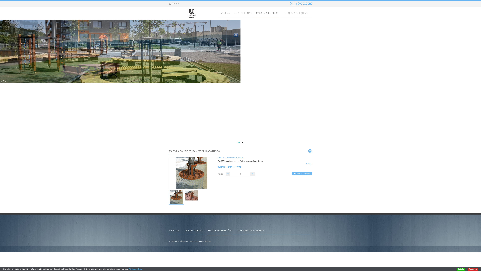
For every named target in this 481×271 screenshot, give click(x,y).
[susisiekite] (310, 3)
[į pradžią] (300, 3)
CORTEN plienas (194, 230)
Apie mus (174, 230)
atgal (310, 163)
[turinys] (305, 3)
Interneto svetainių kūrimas (200, 241)
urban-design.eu (181, 241)
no (177, 3)
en (173, 3)
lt (170, 3)
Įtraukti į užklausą (302, 173)
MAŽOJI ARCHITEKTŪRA (220, 230)
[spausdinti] (310, 151)
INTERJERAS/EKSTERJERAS (251, 230)
